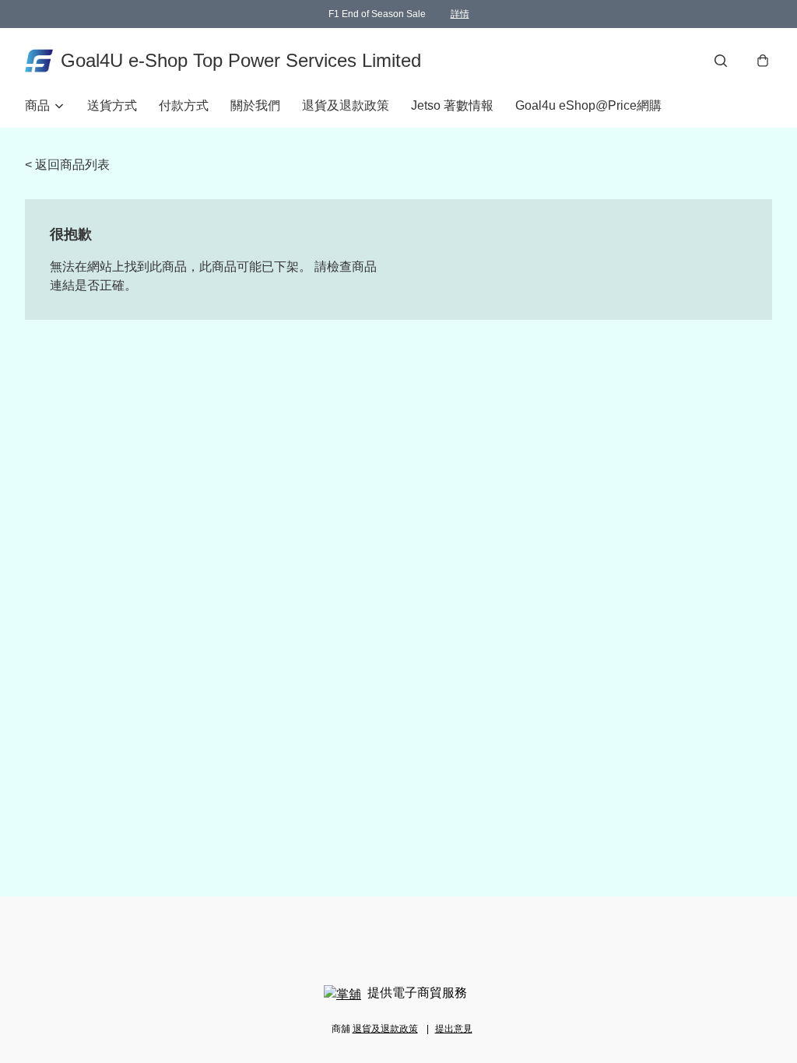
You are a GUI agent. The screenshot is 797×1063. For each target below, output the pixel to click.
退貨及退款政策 (345, 105)
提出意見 (453, 1028)
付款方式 (184, 105)
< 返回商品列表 (67, 164)
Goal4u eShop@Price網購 (588, 105)
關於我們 (255, 105)
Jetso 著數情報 (452, 105)
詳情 (460, 14)
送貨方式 (112, 105)
